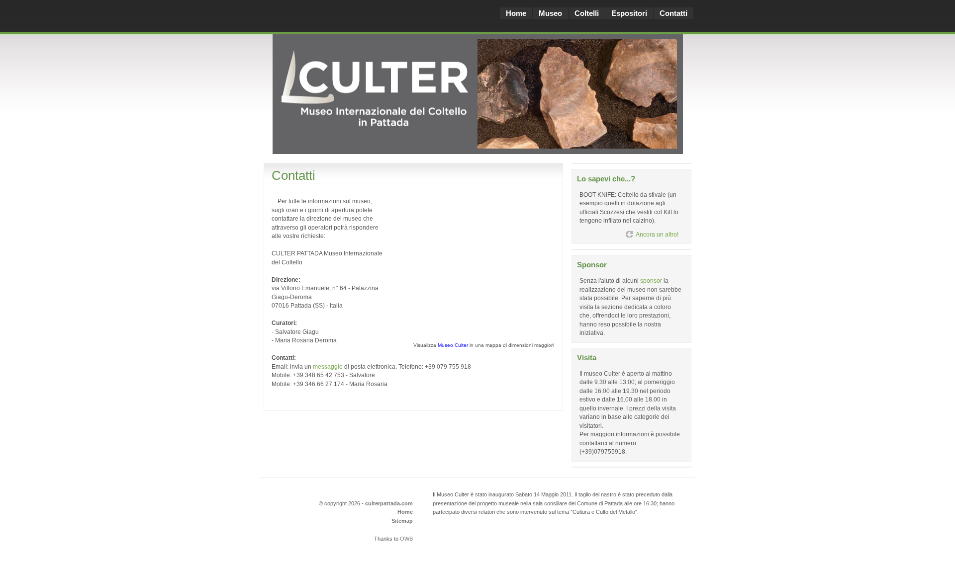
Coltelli (586, 13)
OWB (406, 539)
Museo (550, 13)
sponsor (651, 280)
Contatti (673, 13)
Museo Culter (453, 345)
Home (516, 13)
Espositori (629, 13)
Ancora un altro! (657, 234)
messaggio (328, 366)
